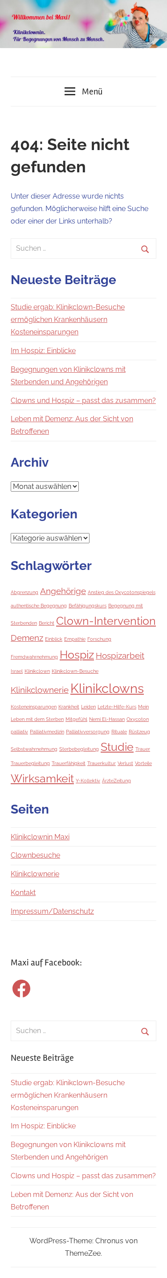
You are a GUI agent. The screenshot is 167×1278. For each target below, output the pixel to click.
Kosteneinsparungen (34, 706)
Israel (17, 671)
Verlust (125, 763)
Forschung (99, 639)
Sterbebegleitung (79, 749)
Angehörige (63, 591)
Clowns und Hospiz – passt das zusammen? (83, 400)
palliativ (19, 731)
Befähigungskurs (87, 605)
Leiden (88, 706)
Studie (117, 747)
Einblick (53, 639)
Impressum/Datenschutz (52, 911)
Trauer (142, 749)
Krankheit (68, 706)
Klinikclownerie (40, 690)
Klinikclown (37, 671)
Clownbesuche (35, 855)
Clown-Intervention (106, 621)
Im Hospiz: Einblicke (43, 350)
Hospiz (77, 654)
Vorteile (143, 763)
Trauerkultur (101, 763)
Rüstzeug (139, 731)
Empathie (75, 639)
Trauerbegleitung (30, 763)
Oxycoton (137, 719)
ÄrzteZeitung (116, 780)
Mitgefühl (76, 719)
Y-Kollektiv (88, 780)
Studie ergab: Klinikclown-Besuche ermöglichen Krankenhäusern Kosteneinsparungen (68, 319)
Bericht (46, 623)
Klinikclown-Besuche (75, 671)
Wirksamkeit (42, 778)
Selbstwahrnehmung (34, 749)
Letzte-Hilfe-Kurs (117, 706)
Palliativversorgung (88, 731)
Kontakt (23, 892)
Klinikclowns (107, 688)
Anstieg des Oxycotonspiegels (121, 592)
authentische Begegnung (39, 605)
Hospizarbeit (120, 655)
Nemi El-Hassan (107, 719)
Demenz (27, 638)
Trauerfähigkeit (69, 763)
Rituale (119, 731)
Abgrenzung (24, 592)
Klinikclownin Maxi (40, 837)
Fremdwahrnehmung (34, 656)
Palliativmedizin (47, 731)
